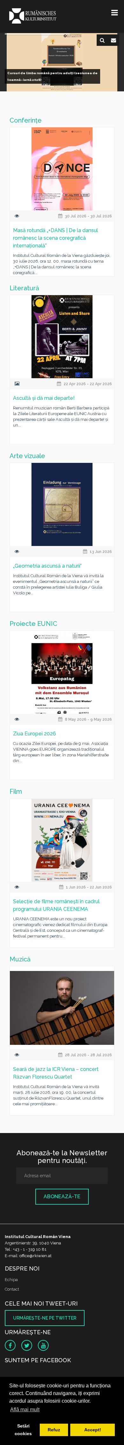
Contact (12, 1289)
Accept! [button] (92, 1429)
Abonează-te (62, 1197)
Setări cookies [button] (23, 1429)
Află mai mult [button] (24, 1409)
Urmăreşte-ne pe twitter (44, 1318)
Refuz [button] (54, 1429)
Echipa (11, 1279)
